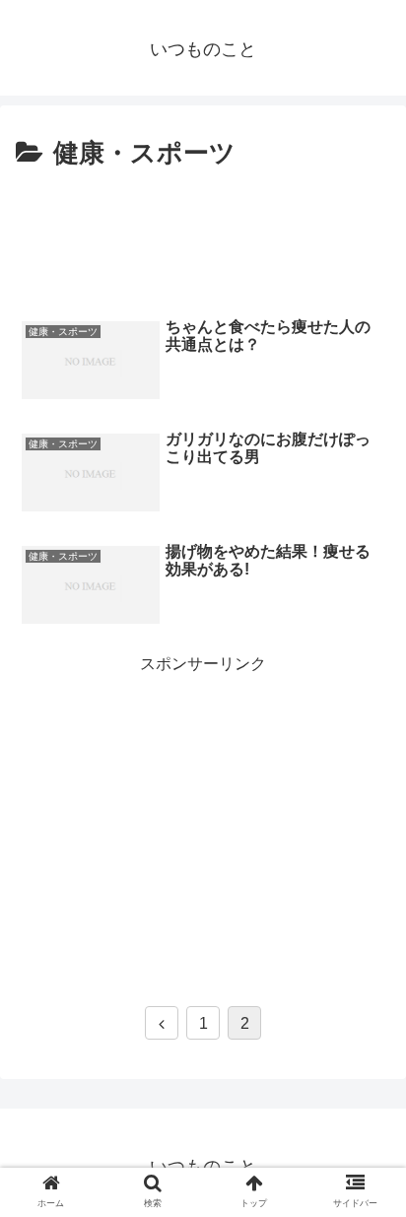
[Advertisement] (203, 235)
